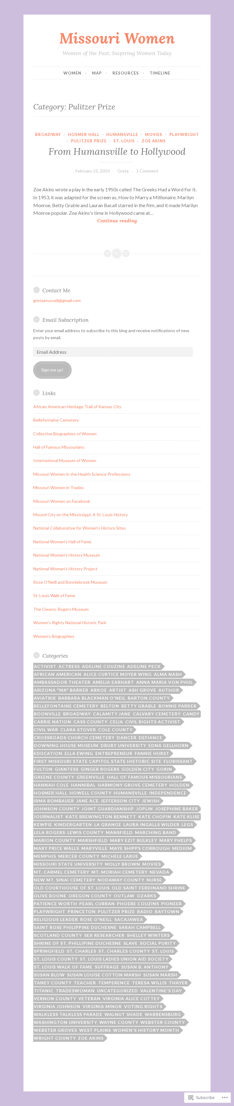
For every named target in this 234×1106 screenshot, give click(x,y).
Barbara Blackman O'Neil (92, 698)
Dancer (126, 737)
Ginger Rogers (100, 769)
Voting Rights (143, 1006)
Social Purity (158, 943)
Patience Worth (55, 903)
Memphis (45, 856)
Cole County (115, 729)
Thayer (178, 982)
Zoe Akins (154, 140)
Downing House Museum (66, 745)
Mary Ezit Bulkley (133, 840)
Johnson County (57, 808)
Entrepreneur (114, 753)
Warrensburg (163, 1014)
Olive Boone (50, 895)
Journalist (48, 816)
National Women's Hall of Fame (62, 541)
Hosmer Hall (84, 134)
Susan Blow (49, 974)
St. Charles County (124, 951)
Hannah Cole (51, 785)
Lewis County (85, 832)
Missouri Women (117, 38)
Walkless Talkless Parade (68, 1014)
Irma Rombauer (54, 800)
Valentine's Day (161, 990)
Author (168, 690)
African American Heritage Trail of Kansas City (77, 406)
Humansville (122, 134)
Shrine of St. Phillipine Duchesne (77, 943)
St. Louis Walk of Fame (54, 595)
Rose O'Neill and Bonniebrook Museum (70, 582)
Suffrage (107, 966)
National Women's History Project (65, 568)
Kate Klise (186, 816)
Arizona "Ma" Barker (61, 690)
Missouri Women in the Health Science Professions (81, 474)
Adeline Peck (144, 666)
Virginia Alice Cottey (131, 998)
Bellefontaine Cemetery (56, 420)
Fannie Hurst (152, 753)
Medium (182, 848)
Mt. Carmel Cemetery (61, 872)
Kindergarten (73, 824)
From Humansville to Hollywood (117, 151)
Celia (116, 721)
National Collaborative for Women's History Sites (79, 527)
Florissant (178, 761)
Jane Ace (87, 800)
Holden (179, 785)
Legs (187, 824)
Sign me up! (52, 369)
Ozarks (146, 895)
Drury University (123, 745)
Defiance (150, 737)
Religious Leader (56, 919)
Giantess (67, 769)
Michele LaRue (119, 856)
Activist (45, 666)
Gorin (164, 769)
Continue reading (85, 221)
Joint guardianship (108, 808)
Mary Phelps (175, 840)
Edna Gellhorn (168, 745)
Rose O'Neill (96, 919)
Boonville (47, 713)
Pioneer (171, 903)
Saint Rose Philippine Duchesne (75, 927)
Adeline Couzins (103, 666)
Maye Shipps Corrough (140, 848)
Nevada (159, 872)
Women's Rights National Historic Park (69, 622)
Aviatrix (45, 698)
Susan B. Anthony (144, 966)
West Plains (95, 1030)
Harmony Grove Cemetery (132, 785)
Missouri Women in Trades (58, 487)
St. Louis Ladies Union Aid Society (124, 959)
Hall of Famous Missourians (58, 447)
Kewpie (43, 824)
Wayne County (118, 1022)
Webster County (162, 1022)
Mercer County (78, 856)
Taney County (53, 982)
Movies (153, 134)
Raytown (167, 911)
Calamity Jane (112, 713)
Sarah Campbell (140, 927)
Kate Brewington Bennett (101, 816)
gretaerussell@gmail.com (57, 300)
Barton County (149, 698)
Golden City (138, 769)
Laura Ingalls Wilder (151, 824)
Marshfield (93, 840)
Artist (117, 690)
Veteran (89, 998)
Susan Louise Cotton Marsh (104, 974)
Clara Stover (78, 729)
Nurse (154, 879)
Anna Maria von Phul (164, 682)
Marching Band (155, 832)
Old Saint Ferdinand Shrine (149, 887)
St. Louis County (56, 959)
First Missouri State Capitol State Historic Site (97, 761)
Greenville (90, 777)
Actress (69, 666)
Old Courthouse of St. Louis (72, 887)
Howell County (90, 792)
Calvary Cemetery (157, 713)
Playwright (184, 134)
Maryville (94, 848)
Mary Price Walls (56, 848)
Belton (110, 705)
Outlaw (124, 895)
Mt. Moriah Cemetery (119, 872)
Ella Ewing (79, 753)
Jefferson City (120, 800)
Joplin (144, 808)
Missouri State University (68, 864)
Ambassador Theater (62, 682)
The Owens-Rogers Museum (61, 609)
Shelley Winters (148, 935)
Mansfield (119, 832)
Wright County (55, 1038)
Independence (167, 792)
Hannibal (83, 785)
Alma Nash (168, 674)
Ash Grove (142, 690)
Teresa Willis (149, 982)
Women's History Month (146, 1030)
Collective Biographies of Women (65, 433)
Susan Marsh (160, 974)
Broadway (48, 134)
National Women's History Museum (66, 555)
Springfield (49, 951)
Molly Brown (122, 864)
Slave (130, 943)
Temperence (114, 982)
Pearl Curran (97, 903)
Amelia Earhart (113, 682)
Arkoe (98, 690)
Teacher (85, 982)
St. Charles (81, 951)
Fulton (43, 769)
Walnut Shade (124, 1014)
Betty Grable (138, 705)
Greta (123, 170)
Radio (145, 911)
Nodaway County (121, 879)
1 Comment (147, 170)
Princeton (82, 911)
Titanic (44, 990)
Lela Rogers (49, 832)
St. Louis (124, 140)
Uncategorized (117, 990)
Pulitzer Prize (89, 140)
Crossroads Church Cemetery (74, 737)
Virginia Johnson (57, 1006)
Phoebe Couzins (138, 903)
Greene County (54, 777)
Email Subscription (65, 319)
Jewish (151, 800)
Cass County (90, 721)
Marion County (55, 840)
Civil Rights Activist (152, 721)
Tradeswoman (75, 990)
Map (97, 73)
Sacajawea (128, 919)
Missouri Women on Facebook (61, 501)
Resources (125, 73)
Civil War (46, 729)
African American (57, 674)
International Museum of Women (64, 460)
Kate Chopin (154, 816)
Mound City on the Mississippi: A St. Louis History (80, 514)
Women (72, 73)
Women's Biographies (53, 636)
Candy (191, 713)
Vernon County (55, 998)
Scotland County (58, 935)
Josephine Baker (176, 808)
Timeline (160, 73)
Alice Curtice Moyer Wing (117, 674)
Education (48, 753)
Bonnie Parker (177, 705)
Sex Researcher (104, 935)
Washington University (65, 1022)
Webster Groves (55, 1030)
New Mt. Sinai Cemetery (64, 879)
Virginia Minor (102, 1006)
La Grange (107, 824)
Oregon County (90, 895)
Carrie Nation (52, 721)
